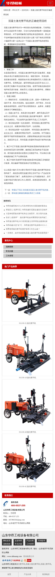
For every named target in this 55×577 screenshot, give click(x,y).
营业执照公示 (28, 556)
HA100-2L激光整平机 (27, 323)
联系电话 (46, 574)
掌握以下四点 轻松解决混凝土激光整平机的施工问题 (32, 190)
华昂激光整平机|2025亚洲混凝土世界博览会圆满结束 (26, 221)
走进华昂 (18, 541)
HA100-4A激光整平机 (27, 378)
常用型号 (41, 541)
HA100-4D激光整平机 (27, 432)
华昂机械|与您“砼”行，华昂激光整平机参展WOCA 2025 (27, 225)
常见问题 (9, 251)
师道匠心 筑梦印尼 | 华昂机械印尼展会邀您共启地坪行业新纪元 (27, 210)
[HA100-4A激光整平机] (27, 350)
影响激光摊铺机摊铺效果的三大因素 (26, 193)
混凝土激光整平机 (33, 564)
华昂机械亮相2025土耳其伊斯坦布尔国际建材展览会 (26, 206)
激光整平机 (20, 564)
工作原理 (9, 256)
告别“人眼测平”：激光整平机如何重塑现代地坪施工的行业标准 (27, 217)
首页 (9, 574)
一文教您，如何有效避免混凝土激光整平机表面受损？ (27, 233)
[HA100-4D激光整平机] (27, 405)
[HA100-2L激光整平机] (27, 296)
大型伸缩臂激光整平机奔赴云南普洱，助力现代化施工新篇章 (27, 214)
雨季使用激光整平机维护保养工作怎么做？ (23, 229)
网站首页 (15, 10)
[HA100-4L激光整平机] (27, 459)
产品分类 (30, 541)
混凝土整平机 (46, 564)
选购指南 (25, 10)
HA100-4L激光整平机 (27, 486)
